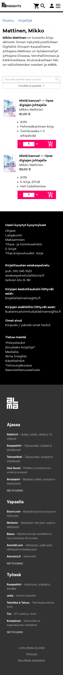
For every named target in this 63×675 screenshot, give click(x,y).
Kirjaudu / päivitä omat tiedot (27, 325)
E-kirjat (10, 249)
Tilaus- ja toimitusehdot (23, 244)
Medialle (12, 352)
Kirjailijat (25, 20)
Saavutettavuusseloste (22, 370)
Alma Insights (16, 356)
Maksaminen (15, 239)
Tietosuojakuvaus (18, 365)
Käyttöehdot (14, 361)
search (43, 6)
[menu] (58, 6)
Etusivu (8, 20)
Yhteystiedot (15, 343)
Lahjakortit (13, 235)
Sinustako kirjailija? (20, 347)
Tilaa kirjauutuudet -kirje (24, 253)
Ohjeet (10, 231)
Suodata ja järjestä (30, 86)
